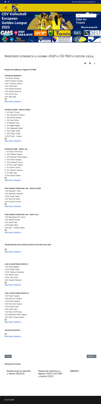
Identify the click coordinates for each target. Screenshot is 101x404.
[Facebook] (5, 2)
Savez (57, 15)
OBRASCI (74, 370)
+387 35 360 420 (78, 2)
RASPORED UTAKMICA (13, 102)
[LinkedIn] (90, 63)
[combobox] (86, 15)
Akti (50, 15)
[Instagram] (8, 2)
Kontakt (63, 15)
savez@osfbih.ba (90, 2)
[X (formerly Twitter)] (94, 63)
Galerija (71, 15)
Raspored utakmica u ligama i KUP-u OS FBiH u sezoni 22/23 (50, 373)
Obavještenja (32, 15)
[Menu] (6, 8)
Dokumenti (43, 15)
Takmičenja (18, 15)
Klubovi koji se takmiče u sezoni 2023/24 (19, 372)
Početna (8, 15)
